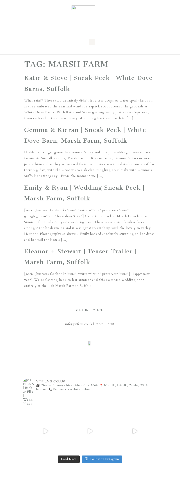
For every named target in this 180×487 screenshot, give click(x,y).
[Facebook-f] (97, 360)
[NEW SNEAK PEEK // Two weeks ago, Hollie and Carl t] (45, 431)
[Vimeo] (87, 360)
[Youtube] (107, 360)
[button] (92, 42)
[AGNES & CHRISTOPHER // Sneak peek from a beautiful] (90, 431)
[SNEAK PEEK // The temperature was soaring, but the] (134, 431)
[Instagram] (77, 360)
